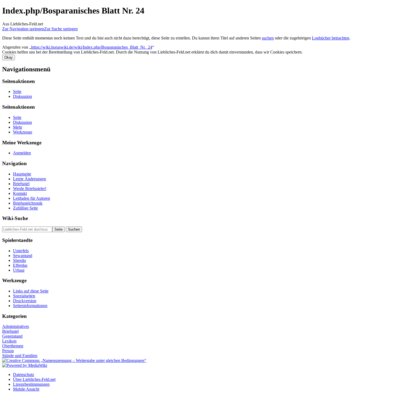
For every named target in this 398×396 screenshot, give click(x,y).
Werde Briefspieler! (29, 188)
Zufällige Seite (25, 208)
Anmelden (22, 153)
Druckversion (24, 300)
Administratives (15, 326)
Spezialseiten (24, 296)
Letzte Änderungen (29, 179)
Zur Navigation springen (23, 28)
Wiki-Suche (15, 218)
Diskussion (22, 96)
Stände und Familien (19, 355)
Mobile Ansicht (26, 389)
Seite (17, 91)
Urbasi (18, 270)
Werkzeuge (22, 132)
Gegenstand (12, 336)
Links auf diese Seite (30, 291)
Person (8, 350)
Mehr (17, 127)
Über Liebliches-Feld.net (34, 379)
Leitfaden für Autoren (31, 198)
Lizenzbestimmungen (31, 384)
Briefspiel (21, 183)
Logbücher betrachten (330, 38)
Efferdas (20, 265)
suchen (268, 38)
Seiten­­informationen (30, 305)
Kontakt (20, 193)
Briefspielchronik (28, 203)
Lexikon (9, 341)
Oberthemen (12, 346)
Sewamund (22, 255)
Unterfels (21, 250)
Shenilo (19, 260)
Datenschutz (23, 374)
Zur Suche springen (61, 28)
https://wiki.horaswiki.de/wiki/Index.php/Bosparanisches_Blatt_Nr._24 (91, 47)
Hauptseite (22, 174)
